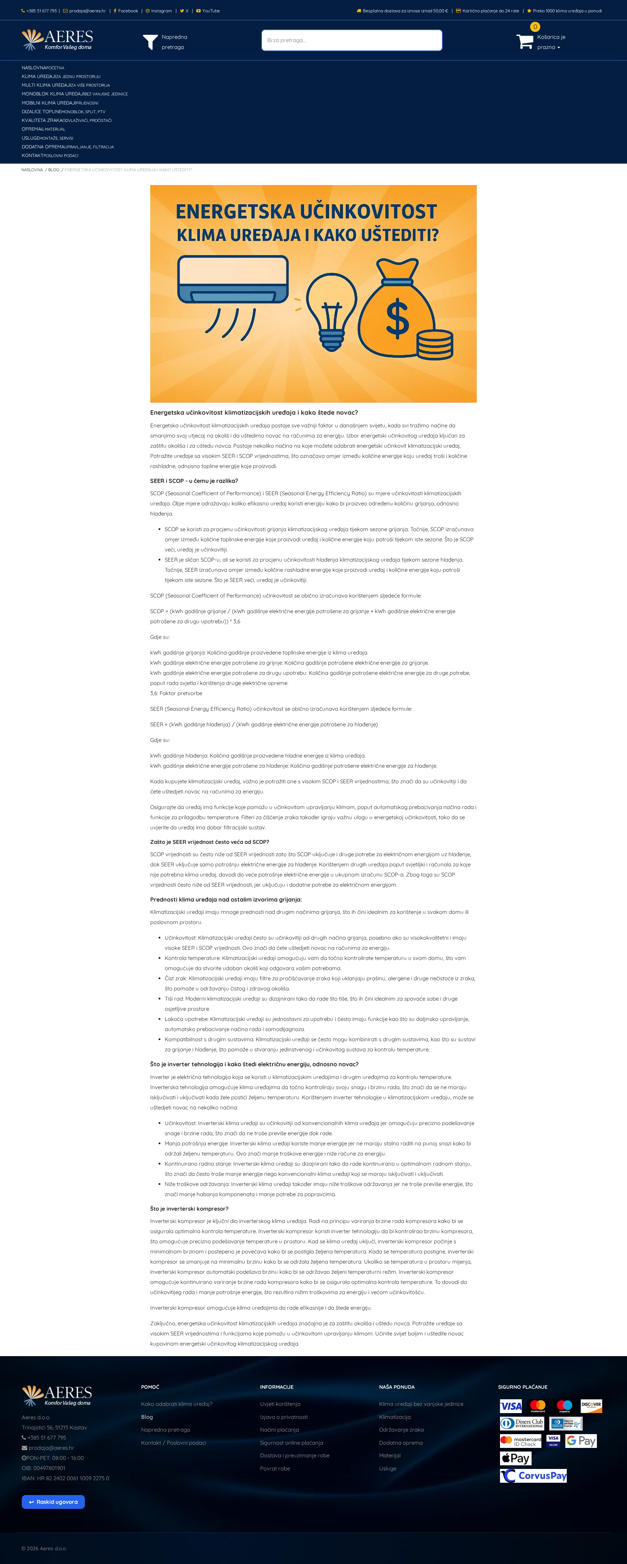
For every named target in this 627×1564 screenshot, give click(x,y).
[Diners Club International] (523, 1423)
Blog (147, 1416)
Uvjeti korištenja (280, 1403)
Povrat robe (275, 1468)
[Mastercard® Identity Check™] (521, 1440)
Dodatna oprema (401, 1442)
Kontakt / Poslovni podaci (173, 1442)
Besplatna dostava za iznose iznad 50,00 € (405, 10)
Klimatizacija (395, 1416)
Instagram (161, 10)
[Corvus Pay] (581, 1440)
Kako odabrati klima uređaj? (176, 1403)
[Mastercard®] (537, 1405)
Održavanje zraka (401, 1429)
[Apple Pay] (515, 1457)
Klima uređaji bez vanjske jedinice (421, 1403)
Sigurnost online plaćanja (291, 1442)
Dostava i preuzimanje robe (294, 1455)
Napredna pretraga (165, 1429)
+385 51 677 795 (41, 10)
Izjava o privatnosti (284, 1416)
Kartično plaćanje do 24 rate (491, 10)
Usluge (387, 1468)
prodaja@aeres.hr (87, 10)
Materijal (390, 1455)
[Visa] (511, 1405)
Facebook (128, 10)
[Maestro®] (565, 1405)
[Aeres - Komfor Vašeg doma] (57, 1395)
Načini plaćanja (279, 1429)
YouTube (211, 10)
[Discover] (591, 1405)
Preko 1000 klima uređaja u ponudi (567, 10)
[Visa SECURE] (554, 1440)
